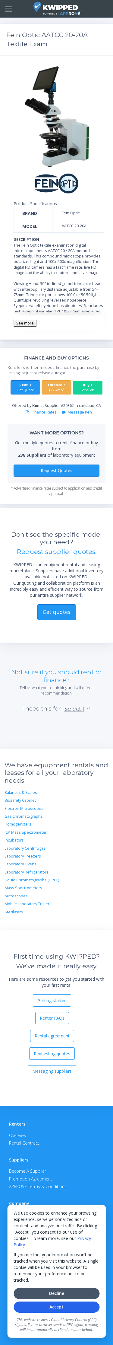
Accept (56, 1307)
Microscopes (16, 896)
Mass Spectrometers (23, 887)
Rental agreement (52, 1036)
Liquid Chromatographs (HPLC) (32, 880)
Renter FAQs (52, 1018)
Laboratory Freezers (23, 856)
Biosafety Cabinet (20, 800)
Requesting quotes (52, 1053)
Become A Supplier (27, 1171)
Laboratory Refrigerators (27, 872)
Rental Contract (24, 1143)
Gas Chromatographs (24, 816)
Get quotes (56, 611)
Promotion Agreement (30, 1179)
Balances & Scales (21, 792)
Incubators (14, 840)
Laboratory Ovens (20, 864)
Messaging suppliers (52, 1071)
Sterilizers (14, 912)
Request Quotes (56, 470)
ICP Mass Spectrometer (26, 832)
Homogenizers (18, 824)
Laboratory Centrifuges (25, 848)
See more (25, 323)
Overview (17, 1135)
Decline (56, 1293)
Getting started (52, 1000)
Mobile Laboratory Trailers (28, 903)
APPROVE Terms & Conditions (38, 1186)
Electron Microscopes (24, 808)
